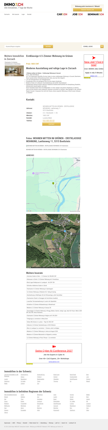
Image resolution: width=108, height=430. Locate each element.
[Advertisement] (54, 29)
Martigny (39, 408)
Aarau (6, 401)
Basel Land (56, 374)
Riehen (71, 399)
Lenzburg (39, 401)
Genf (38, 406)
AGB (13, 423)
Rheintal (6, 403)
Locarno (88, 403)
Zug (38, 383)
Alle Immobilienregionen (10, 395)
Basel (54, 399)
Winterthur (40, 395)
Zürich (22, 395)
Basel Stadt (73, 374)
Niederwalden (40, 379)
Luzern (6, 379)
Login (23, 14)
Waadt (88, 381)
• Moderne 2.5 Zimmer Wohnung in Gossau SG (38, 307)
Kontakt (29, 14)
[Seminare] (96, 14)
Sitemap (51, 423)
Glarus (22, 377)
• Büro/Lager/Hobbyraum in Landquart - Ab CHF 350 (40, 282)
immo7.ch (64, 423)
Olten (87, 410)
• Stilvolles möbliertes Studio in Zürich (36, 285)
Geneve (55, 377)
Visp (87, 408)
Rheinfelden (56, 401)
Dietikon (23, 397)
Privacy (19, 423)
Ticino (38, 381)
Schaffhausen (73, 379)
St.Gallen (23, 381)
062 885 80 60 (48, 120)
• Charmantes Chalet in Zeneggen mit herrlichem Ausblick (42, 298)
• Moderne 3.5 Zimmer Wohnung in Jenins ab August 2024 (42, 331)
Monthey (55, 408)
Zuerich (23, 383)
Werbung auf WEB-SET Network (38, 426)
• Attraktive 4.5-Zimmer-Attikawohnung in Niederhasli (40, 304)
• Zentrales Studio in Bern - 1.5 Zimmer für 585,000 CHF (41, 276)
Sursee (71, 397)
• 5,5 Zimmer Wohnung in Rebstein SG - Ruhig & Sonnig (41, 292)
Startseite (7, 14)
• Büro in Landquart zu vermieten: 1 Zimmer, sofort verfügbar (42, 328)
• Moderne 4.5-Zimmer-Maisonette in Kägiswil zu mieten (41, 334)
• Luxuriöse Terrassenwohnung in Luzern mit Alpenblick (41, 301)
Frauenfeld (23, 403)
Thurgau (55, 381)
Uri (70, 381)
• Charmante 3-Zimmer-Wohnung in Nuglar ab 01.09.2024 (41, 315)
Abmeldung (43, 423)
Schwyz (88, 379)
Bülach (6, 397)
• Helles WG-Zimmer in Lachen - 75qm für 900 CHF (39, 322)
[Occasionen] (62, 14)
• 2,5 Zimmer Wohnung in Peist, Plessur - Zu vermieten (41, 337)
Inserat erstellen (87, 10)
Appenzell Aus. (41, 374)
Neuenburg (24, 379)
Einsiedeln (23, 410)
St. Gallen (72, 401)
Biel (5, 399)
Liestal (88, 399)
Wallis (5, 383)
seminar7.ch (72, 423)
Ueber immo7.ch (33, 423)
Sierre (22, 408)
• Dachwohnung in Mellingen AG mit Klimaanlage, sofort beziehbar (44, 295)
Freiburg (39, 377)
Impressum (7, 423)
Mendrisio (23, 406)
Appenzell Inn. (24, 374)
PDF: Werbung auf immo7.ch (55, 426)
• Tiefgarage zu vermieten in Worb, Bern (37, 319)
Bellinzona (7, 406)
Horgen (72, 395)
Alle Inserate (15, 14)
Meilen (88, 395)
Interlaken (39, 399)
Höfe (38, 410)
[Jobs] (77, 14)
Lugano (72, 403)
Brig (71, 408)
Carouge (55, 406)
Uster (54, 395)
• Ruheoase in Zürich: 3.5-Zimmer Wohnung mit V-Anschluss (42, 279)
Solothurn (6, 381)
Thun (22, 399)
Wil (87, 401)
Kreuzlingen (40, 403)
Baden (22, 401)
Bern (87, 374)
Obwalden (56, 379)
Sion (5, 408)
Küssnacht (56, 410)
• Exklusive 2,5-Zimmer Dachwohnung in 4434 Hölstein (41, 325)
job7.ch (57, 423)
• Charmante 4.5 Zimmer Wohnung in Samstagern (39, 289)
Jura (87, 377)
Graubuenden (73, 377)
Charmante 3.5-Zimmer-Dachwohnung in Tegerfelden (13, 63)
